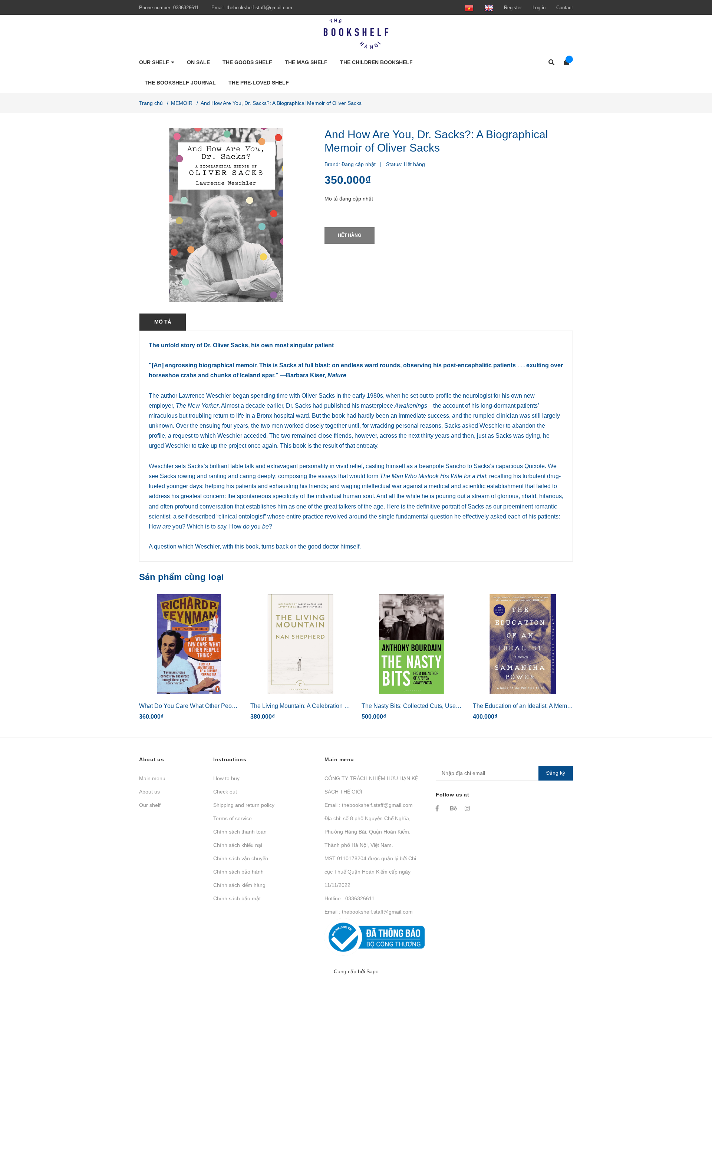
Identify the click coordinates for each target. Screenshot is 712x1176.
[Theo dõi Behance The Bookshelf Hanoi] (454, 808)
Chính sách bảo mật (237, 898)
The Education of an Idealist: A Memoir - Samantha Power (548, 706)
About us (149, 792)
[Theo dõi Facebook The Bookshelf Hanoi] (439, 808)
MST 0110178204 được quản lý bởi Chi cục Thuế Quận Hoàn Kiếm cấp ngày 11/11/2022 (370, 871)
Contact (564, 7)
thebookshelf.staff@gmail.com (259, 7)
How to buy (226, 778)
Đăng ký (555, 773)
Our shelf (150, 805)
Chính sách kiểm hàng (239, 885)
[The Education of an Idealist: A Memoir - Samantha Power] (523, 644)
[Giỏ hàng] (564, 62)
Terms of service (232, 818)
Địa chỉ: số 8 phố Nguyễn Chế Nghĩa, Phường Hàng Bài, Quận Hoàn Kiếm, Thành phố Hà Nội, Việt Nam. (367, 831)
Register (513, 7)
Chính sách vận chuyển (240, 858)
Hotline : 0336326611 (349, 898)
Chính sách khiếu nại (237, 845)
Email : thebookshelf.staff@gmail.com (368, 805)
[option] (189, 660)
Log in (539, 7)
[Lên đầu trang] (691, 1139)
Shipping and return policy (243, 805)
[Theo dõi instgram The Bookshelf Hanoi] (468, 808)
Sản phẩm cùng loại (181, 577)
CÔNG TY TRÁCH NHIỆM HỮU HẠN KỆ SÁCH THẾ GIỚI (371, 785)
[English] (488, 7)
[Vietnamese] (469, 7)
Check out (225, 792)
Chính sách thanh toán (240, 832)
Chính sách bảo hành (238, 872)
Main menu (152, 778)
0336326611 (186, 7)
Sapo (372, 971)
